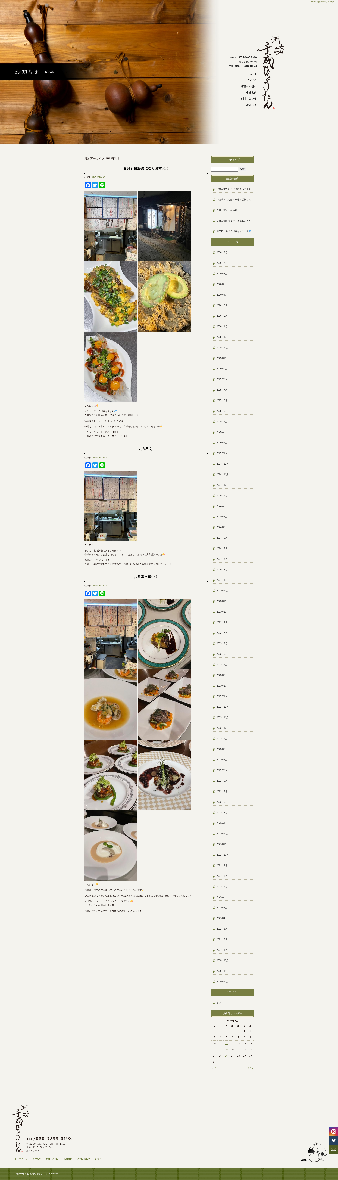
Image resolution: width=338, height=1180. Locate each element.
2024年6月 (222, 527)
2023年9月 (222, 622)
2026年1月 (222, 326)
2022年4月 (222, 791)
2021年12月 (223, 833)
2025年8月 (222, 379)
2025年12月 (223, 337)
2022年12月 (223, 707)
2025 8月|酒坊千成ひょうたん (323, 2)
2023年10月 (223, 611)
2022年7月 (222, 759)
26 (226, 1056)
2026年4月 (222, 294)
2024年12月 (223, 463)
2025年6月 (222, 400)
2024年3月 (222, 559)
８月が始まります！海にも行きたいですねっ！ (235, 220)
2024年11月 (223, 474)
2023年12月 (223, 590)
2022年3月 (222, 802)
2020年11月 (223, 971)
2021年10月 (223, 854)
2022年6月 (222, 770)
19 (226, 1049)
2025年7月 (222, 390)
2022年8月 (222, 749)
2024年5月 (222, 537)
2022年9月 (222, 738)
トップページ (247, 74)
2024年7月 (222, 516)
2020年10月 (223, 981)
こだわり (247, 80)
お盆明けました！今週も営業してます (235, 199)
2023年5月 (222, 654)
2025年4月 (222, 421)
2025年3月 (222, 432)
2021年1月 (222, 950)
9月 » (251, 1068)
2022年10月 (223, 728)
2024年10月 (223, 485)
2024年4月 (222, 548)
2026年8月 (222, 252)
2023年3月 (222, 675)
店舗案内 (247, 92)
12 (226, 1043)
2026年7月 (222, 263)
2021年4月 (222, 918)
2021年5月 (222, 907)
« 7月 (214, 1068)
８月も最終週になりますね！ (146, 168)
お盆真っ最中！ (146, 577)
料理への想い (247, 86)
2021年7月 (222, 886)
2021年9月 (222, 865)
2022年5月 (222, 781)
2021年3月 (222, 928)
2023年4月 (222, 664)
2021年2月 (222, 939)
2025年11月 (223, 347)
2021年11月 (223, 844)
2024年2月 (222, 569)
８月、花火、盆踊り (227, 210)
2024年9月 (222, 495)
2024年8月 (222, 506)
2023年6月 (222, 643)
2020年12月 (223, 960)
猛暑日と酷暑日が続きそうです (233, 231)
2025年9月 (222, 368)
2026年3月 (222, 305)
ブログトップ (232, 159)
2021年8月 (222, 876)
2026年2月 (222, 316)
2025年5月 (222, 411)
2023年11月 (223, 601)
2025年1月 (222, 453)
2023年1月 (222, 696)
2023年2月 (222, 685)
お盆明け (146, 449)
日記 (219, 1002)
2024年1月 (222, 580)
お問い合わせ (247, 99)
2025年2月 (222, 442)
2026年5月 (222, 284)
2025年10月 (223, 358)
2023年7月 (222, 633)
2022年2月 (222, 812)
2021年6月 (222, 897)
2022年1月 (222, 823)
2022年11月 (223, 717)
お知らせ (247, 105)
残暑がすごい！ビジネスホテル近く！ (235, 189)
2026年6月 (222, 273)
